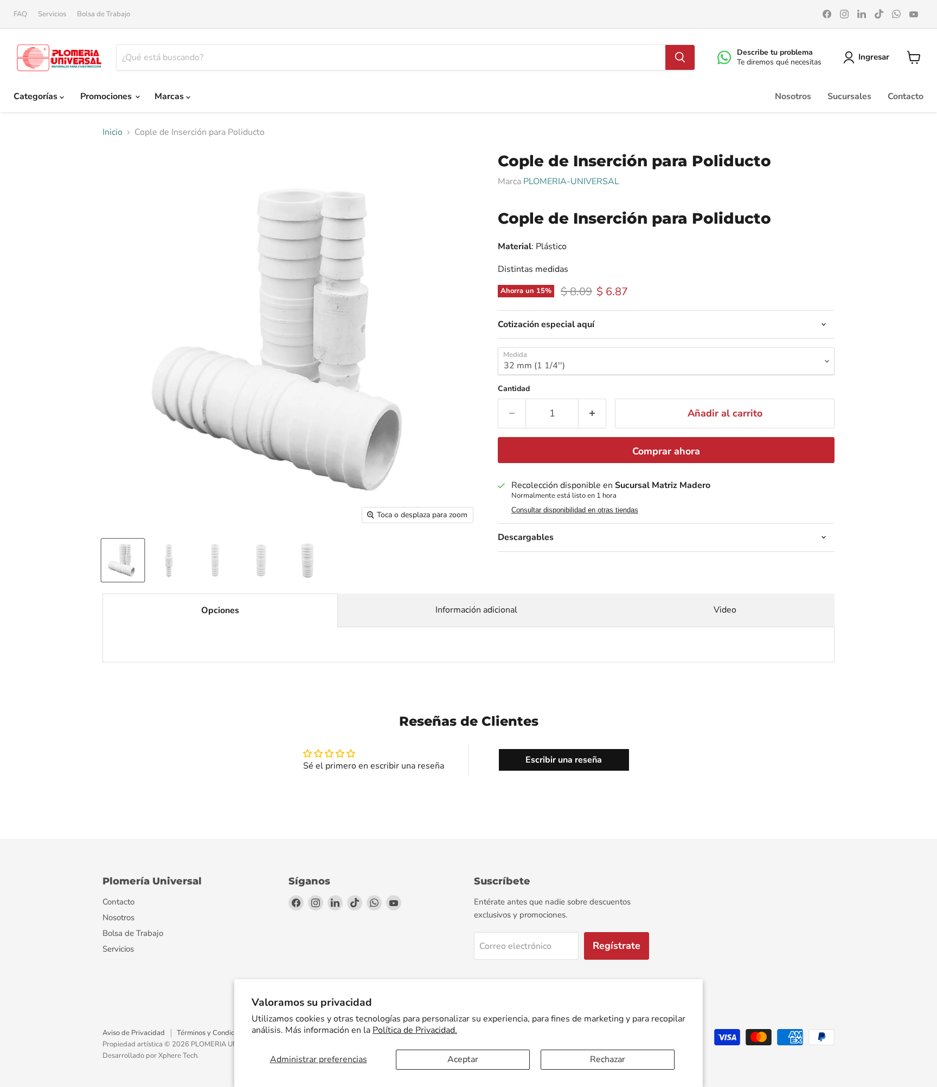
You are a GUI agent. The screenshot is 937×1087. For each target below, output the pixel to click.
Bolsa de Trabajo (103, 14)
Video (725, 610)
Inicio (112, 132)
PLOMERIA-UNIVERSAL (571, 181)
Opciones (220, 610)
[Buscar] (680, 57)
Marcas (170, 96)
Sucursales (849, 96)
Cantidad (514, 389)
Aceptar (462, 1059)
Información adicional (476, 610)
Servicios (52, 14)
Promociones (107, 96)
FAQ (20, 14)
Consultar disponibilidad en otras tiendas (574, 510)
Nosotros (793, 96)
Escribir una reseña (563, 760)
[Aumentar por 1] (592, 413)
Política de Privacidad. (415, 1030)
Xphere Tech (177, 1055)
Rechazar (607, 1059)
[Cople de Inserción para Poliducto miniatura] (122, 560)
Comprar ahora (666, 451)
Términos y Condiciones (214, 1033)
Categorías (37, 96)
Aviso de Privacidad (133, 1033)
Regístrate (616, 945)
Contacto (905, 96)
